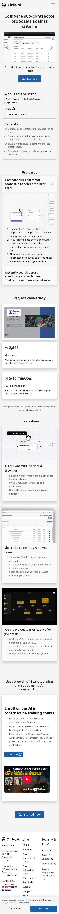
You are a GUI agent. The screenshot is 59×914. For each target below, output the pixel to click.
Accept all (43, 909)
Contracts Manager (32, 99)
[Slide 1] (22, 59)
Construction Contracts (16, 114)
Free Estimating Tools (28, 880)
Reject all (15, 909)
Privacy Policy (49, 860)
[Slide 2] (27, 59)
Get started (29, 79)
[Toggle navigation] (53, 5)
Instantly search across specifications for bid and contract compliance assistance (27, 276)
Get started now (29, 825)
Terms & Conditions (47, 867)
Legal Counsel (12, 102)
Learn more (12, 764)
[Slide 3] (32, 59)
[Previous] (7, 47)
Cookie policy (23, 902)
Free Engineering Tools (28, 868)
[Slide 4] (37, 59)
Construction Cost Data (29, 890)
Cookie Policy (49, 874)
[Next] (51, 47)
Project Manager (13, 99)
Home (25, 855)
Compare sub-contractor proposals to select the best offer (25, 184)
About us (27, 859)
